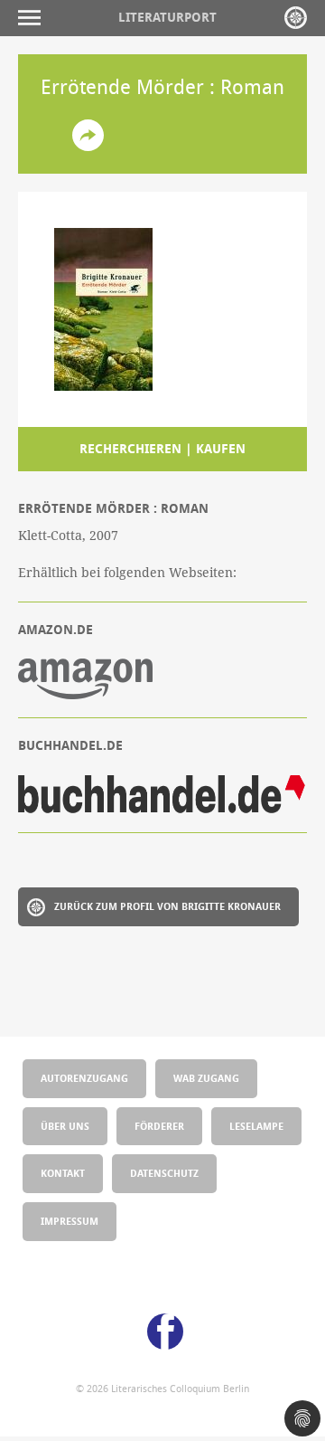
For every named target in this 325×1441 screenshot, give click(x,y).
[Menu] (34, 17)
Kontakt (63, 1173)
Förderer (159, 1126)
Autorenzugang (84, 1078)
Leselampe (256, 1126)
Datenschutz (164, 1173)
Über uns (65, 1126)
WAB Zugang (206, 1078)
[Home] (295, 17)
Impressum (69, 1221)
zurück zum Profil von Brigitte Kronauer (167, 906)
